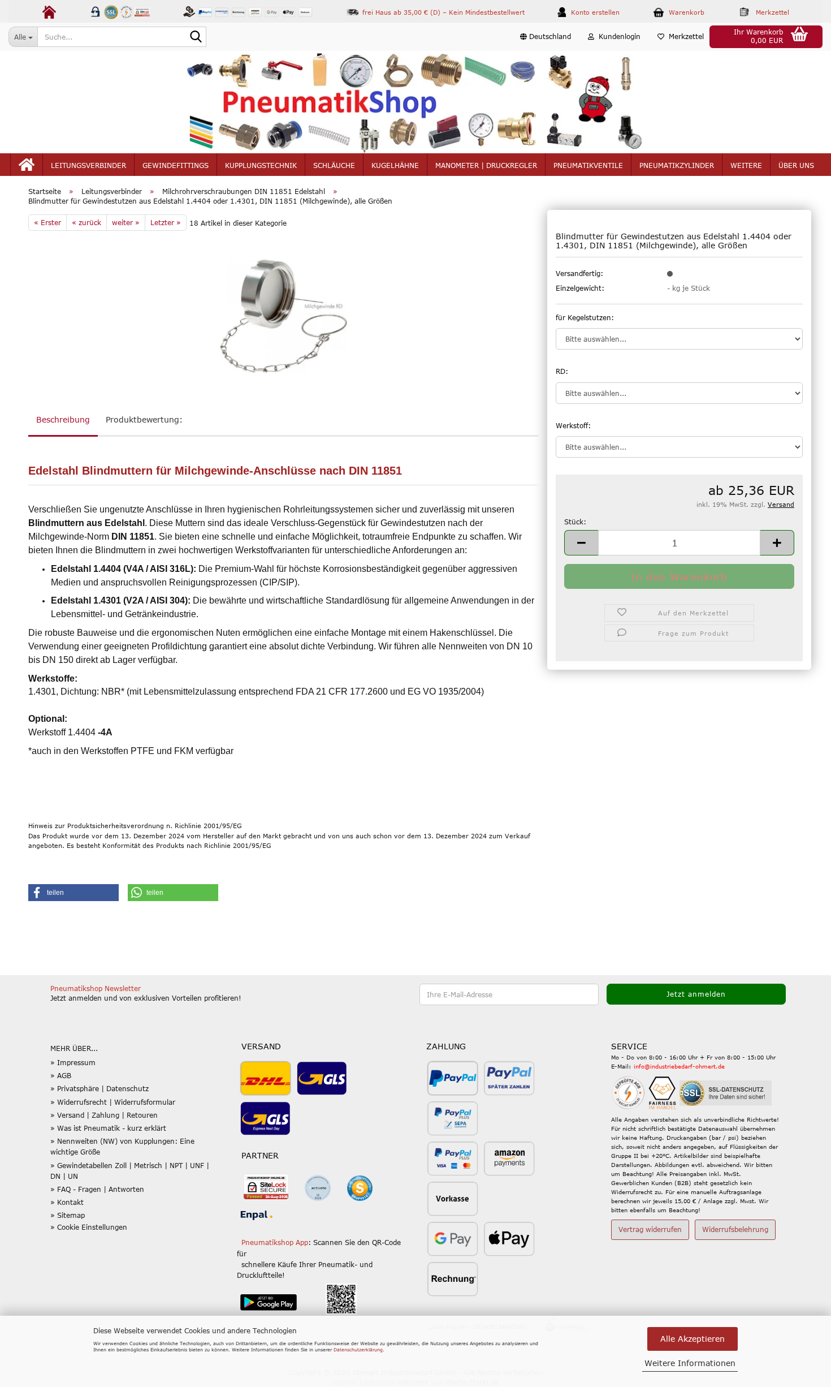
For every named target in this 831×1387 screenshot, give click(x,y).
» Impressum (73, 1062)
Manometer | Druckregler (486, 165)
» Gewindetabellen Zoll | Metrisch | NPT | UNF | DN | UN (129, 1170)
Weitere (746, 165)
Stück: (575, 521)
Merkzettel (684, 36)
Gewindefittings (175, 165)
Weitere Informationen (689, 1363)
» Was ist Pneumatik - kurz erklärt (108, 1128)
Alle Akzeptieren (692, 1338)
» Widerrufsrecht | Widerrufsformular (112, 1102)
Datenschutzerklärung (358, 1349)
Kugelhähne (395, 165)
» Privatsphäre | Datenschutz (99, 1088)
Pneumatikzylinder (676, 165)
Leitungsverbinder (88, 165)
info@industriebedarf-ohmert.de (679, 1066)
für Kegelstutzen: (585, 317)
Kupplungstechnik (261, 165)
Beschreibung (63, 419)
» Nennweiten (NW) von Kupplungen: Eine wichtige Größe (122, 1146)
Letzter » (165, 222)
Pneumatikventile (588, 165)
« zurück (86, 222)
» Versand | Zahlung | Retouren (104, 1115)
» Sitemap (67, 1215)
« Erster (47, 222)
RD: (562, 371)
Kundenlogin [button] (617, 36)
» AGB (60, 1075)
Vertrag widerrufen (650, 1229)
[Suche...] (195, 37)
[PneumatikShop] (415, 102)
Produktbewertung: (144, 419)
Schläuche (334, 165)
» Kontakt (67, 1202)
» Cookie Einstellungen (88, 1227)
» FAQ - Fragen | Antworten (97, 1189)
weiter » (126, 222)
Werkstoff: (573, 425)
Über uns (796, 165)
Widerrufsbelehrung (735, 1229)
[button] (545, 37)
